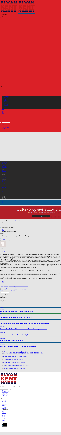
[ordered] (7, 294)
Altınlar (5, 107)
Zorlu (3, 130)
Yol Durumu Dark (4, 162)
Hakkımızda (3, 190)
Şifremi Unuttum (4, 187)
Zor (3, 131)
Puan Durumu (6, 104)
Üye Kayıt (3, 186)
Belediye (3, 282)
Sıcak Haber (3, 183)
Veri (2, 284)
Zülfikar (3, 126)
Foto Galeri (3, 112)
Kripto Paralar (6, 105)
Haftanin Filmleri (6, 97)
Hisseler (5, 106)
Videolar (3, 113)
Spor (2, 110)
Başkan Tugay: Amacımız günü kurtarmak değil (13, 220)
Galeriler (3, 196)
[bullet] (9, 294)
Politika (3, 204)
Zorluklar (3, 128)
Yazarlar (3, 182)
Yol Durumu (5, 98)
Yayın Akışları (6, 101)
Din (2, 202)
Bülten (3, 201)
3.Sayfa (5, 220)
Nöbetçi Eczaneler (4, 167)
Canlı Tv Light (4, 163)
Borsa (4, 390)
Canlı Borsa (5, 102)
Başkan (3, 281)
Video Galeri (3, 181)
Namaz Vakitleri (6, 103)
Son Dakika (3, 405)
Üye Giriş (3, 420)
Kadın (3, 111)
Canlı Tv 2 (5, 100)
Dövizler (3, 175)
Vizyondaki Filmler (6, 96)
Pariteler (5, 108)
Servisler (3, 95)
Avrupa (3, 200)
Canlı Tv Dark (4, 165)
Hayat (2, 203)
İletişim (3, 191)
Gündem (3, 109)
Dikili (2, 283)
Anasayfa (2, 220)
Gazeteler (3, 114)
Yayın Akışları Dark (4, 166)
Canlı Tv (5, 99)
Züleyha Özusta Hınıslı (5, 127)
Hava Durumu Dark (4, 161)
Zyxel (3, 124)
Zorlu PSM (4, 129)
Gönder (1, 294)
